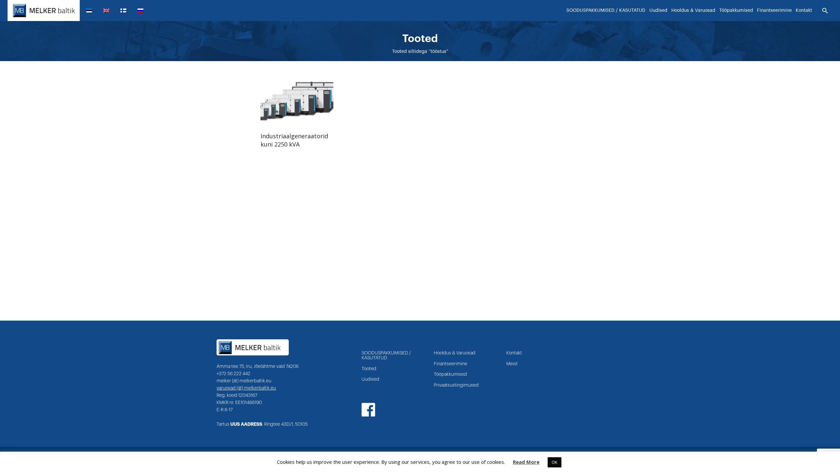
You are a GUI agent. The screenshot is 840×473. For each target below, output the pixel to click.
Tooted (369, 369)
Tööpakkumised (450, 374)
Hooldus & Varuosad (454, 353)
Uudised (370, 379)
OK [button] (554, 462)
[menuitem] (91, 10)
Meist (512, 364)
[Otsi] (825, 11)
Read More (526, 462)
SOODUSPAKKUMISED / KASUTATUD (386, 355)
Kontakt (514, 353)
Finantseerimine (450, 364)
